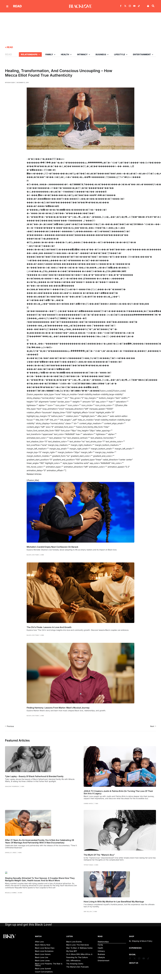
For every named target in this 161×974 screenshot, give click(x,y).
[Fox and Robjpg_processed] (28, 811)
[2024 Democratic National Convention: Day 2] (80, 483)
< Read (9, 47)
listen (69, 936)
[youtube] (134, 6)
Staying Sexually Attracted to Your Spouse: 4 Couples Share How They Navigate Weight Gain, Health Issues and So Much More (40, 879)
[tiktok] (139, 6)
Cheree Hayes (88, 803)
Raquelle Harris (10, 892)
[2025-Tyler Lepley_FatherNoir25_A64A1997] (28, 747)
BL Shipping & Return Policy (140, 941)
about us (133, 963)
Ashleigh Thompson (12, 786)
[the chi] (80, 563)
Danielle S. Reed (10, 852)
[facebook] (121, 6)
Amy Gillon (88, 911)
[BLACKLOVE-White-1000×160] (80, 5)
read (17, 6)
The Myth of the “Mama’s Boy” (99, 855)
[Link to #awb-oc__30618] (153, 6)
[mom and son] (120, 811)
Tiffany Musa (88, 865)
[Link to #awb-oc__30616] (7, 6)
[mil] (107, 872)
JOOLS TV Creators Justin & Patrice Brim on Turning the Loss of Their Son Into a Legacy (118, 792)
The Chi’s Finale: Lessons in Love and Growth (49, 627)
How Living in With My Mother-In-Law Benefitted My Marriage (114, 901)
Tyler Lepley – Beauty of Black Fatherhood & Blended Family (34, 776)
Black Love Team (33, 555)
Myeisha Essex (10, 82)
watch (38, 936)
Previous (10, 726)
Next (152, 726)
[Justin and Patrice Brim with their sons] (120, 747)
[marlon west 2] (80, 644)
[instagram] (130, 6)
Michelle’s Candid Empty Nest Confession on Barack (52, 547)
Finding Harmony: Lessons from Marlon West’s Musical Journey (58, 707)
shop (131, 936)
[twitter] (125, 6)
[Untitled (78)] (6, 872)
